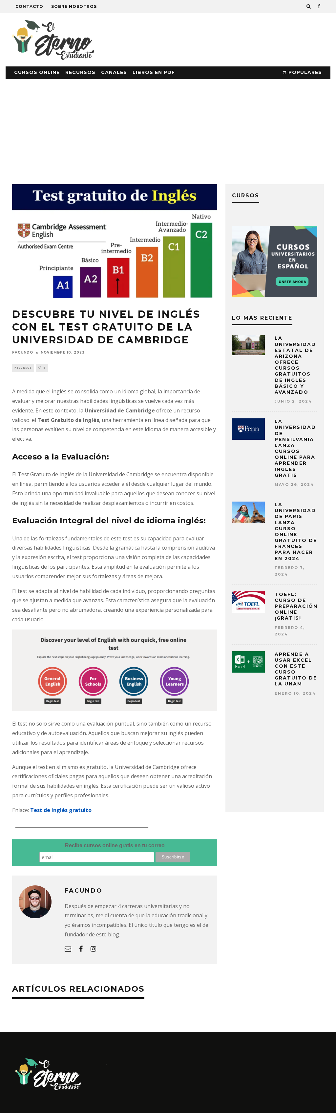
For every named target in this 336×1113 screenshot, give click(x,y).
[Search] (308, 6)
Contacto (29, 6)
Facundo (22, 352)
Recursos (80, 72)
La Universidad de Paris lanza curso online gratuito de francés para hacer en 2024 (296, 531)
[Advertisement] (168, 128)
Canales (114, 72)
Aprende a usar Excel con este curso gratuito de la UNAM (296, 669)
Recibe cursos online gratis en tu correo (115, 845)
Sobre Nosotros (74, 6)
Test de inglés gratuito (61, 810)
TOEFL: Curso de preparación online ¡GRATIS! (296, 606)
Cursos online (37, 72)
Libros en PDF (154, 72)
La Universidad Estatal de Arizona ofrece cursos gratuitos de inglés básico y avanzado (295, 365)
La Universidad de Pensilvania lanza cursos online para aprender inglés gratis (295, 448)
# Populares (302, 72)
